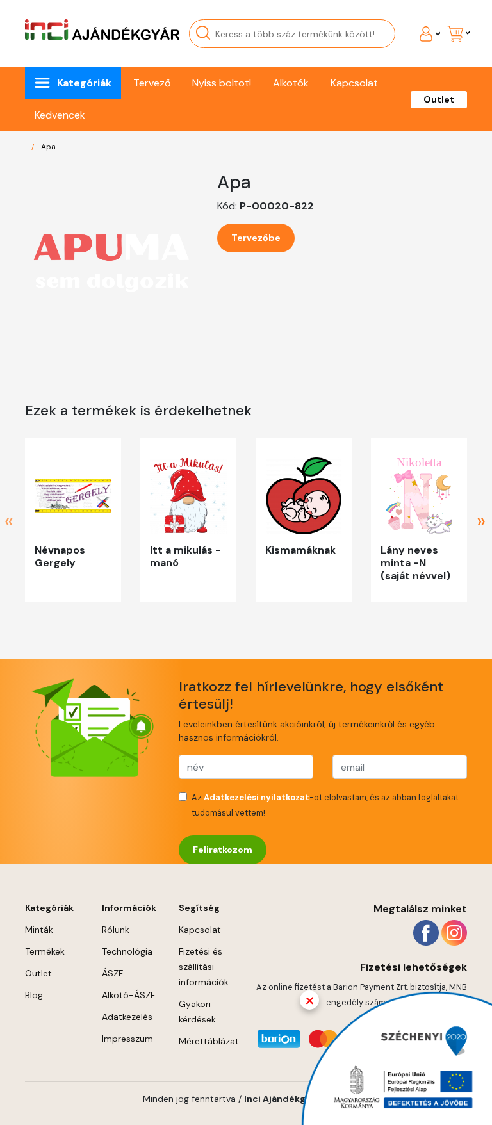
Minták (39, 929)
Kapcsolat (354, 83)
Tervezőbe (256, 237)
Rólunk (115, 929)
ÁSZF (112, 973)
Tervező (151, 83)
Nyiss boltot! (221, 83)
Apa (48, 147)
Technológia (127, 951)
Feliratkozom (222, 849)
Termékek (45, 951)
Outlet (438, 99)
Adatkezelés (127, 1016)
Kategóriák (84, 83)
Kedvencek (60, 115)
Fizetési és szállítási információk (204, 967)
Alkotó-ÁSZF (128, 995)
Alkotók (291, 83)
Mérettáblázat (209, 1041)
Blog (34, 995)
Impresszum (127, 1038)
